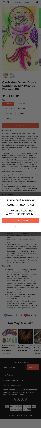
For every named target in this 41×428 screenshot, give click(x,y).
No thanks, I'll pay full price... (20, 227)
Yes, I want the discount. (20, 220)
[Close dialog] (39, 198)
